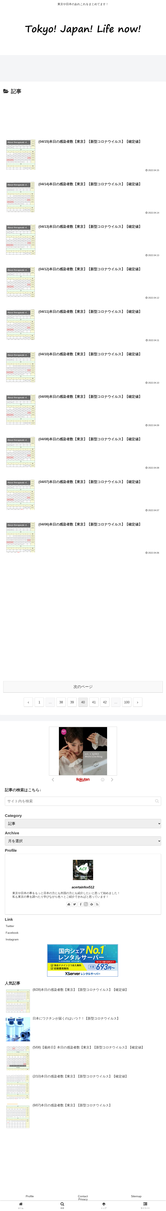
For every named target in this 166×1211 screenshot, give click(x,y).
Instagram (12, 939)
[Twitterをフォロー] (74, 904)
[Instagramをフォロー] (85, 904)
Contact (83, 1196)
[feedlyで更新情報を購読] (91, 904)
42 (105, 702)
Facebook (12, 932)
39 (72, 702)
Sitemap (136, 1196)
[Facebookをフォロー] (80, 904)
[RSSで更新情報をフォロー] (97, 904)
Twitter (10, 926)
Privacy (83, 1199)
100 (127, 702)
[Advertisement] (73, 67)
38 (61, 702)
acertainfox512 (83, 887)
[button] (157, 801)
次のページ (83, 687)
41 (94, 702)
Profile (30, 1196)
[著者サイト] (68, 904)
